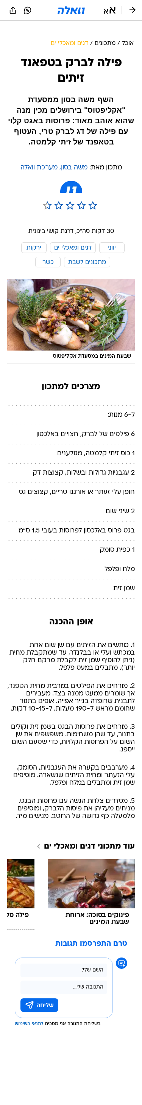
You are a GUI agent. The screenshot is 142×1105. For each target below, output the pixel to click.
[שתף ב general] (13, 10)
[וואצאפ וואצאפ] (27, 10)
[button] (109, 10)
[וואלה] (71, 10)
